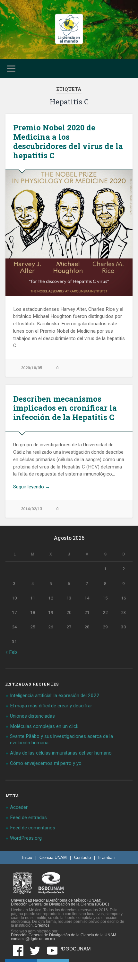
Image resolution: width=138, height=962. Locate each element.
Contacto (82, 857)
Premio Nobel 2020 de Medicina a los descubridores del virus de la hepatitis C (68, 141)
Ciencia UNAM (53, 857)
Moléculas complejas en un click (44, 726)
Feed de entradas (28, 817)
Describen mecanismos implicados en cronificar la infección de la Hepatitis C (65, 408)
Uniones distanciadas (32, 716)
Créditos (42, 925)
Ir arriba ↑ (107, 857)
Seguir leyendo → (31, 487)
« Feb (11, 652)
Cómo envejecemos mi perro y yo (46, 763)
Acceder (19, 807)
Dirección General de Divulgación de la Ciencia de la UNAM (63, 935)
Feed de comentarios (32, 828)
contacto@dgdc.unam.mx (33, 939)
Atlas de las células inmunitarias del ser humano (61, 753)
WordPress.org (26, 838)
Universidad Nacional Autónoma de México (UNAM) (56, 900)
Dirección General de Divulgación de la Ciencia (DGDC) (60, 904)
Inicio (27, 857)
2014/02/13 (31, 508)
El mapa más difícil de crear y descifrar (51, 706)
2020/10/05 (31, 367)
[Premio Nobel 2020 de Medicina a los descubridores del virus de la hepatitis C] (69, 233)
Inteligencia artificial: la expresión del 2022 (54, 695)
